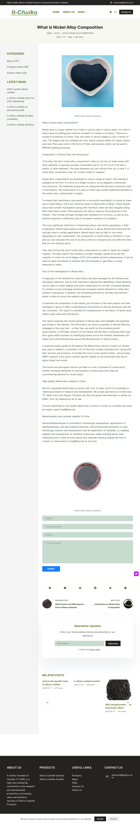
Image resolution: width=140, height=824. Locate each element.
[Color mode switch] (110, 12)
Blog (70, 37)
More (81, 12)
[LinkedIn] (95, 588)
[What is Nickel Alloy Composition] (87, 81)
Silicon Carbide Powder (52, 779)
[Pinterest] (80, 588)
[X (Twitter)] (65, 588)
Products (76, 775)
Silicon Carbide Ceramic (52, 775)
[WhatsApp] (125, 588)
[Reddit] (110, 588)
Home (56, 12)
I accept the (89, 649)
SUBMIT (51, 569)
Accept (100, 819)
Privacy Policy (94, 649)
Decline (113, 819)
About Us (69, 12)
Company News (15, 66)
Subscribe (113, 643)
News (75, 779)
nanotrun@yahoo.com (123, 2)
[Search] (115, 12)
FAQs (74, 782)
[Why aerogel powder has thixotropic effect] (119, 689)
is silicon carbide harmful (87, 681)
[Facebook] (49, 588)
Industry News (14, 72)
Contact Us (126, 12)
